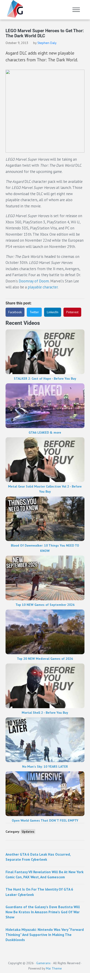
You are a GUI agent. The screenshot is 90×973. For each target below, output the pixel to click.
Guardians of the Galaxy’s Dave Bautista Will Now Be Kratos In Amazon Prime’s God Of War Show (43, 912)
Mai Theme (54, 968)
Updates (28, 831)
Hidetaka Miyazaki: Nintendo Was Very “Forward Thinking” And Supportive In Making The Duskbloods (45, 934)
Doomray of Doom (34, 281)
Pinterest (72, 312)
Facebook (15, 312)
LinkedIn (52, 312)
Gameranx (43, 963)
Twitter (34, 312)
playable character (43, 287)
